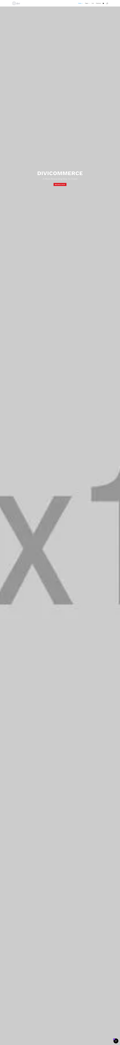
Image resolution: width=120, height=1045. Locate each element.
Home (79, 3)
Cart (93, 3)
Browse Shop (60, 184)
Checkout (98, 3)
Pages (86, 3)
